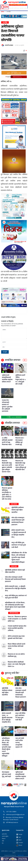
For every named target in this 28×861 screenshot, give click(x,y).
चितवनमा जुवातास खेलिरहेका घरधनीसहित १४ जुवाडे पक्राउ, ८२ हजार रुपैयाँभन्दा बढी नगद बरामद (7, 493)
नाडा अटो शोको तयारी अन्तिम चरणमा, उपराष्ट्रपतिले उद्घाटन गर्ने (19, 742)
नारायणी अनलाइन (9, 45)
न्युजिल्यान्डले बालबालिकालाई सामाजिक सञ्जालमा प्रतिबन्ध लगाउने (7, 378)
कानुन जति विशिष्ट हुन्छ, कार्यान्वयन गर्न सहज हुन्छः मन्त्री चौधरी (19, 545)
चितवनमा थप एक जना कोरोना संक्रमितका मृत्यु (16, 655)
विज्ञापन (3, 839)
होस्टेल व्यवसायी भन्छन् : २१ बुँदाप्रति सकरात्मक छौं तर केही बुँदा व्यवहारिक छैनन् (19, 534)
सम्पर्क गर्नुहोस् (5, 836)
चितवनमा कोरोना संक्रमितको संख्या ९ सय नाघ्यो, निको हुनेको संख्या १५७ (16, 664)
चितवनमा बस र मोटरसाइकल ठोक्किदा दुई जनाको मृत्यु (19, 441)
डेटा (3, 843)
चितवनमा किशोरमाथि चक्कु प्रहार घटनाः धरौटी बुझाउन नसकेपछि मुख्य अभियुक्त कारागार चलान (7, 466)
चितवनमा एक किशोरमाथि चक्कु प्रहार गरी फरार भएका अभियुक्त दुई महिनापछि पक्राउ (20, 465)
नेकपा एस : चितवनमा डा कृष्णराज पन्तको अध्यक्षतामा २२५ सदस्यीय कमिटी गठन (17, 618)
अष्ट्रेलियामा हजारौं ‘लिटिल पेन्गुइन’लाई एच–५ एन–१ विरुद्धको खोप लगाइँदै (20, 379)
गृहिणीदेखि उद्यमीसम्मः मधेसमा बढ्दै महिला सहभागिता (18, 510)
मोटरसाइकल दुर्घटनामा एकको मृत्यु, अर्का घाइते (6, 774)
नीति (3, 841)
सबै (24, 360)
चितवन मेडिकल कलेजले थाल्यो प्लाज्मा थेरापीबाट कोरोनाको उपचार (16, 646)
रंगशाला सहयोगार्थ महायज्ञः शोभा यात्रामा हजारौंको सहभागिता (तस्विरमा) (17, 628)
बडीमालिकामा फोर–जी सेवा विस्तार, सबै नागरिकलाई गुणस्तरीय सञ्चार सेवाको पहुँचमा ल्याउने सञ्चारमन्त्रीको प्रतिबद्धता (19, 557)
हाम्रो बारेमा (4, 834)
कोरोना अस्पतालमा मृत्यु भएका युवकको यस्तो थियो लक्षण (16, 637)
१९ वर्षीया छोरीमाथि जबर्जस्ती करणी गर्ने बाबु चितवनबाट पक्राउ (7, 441)
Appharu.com (21, 855)
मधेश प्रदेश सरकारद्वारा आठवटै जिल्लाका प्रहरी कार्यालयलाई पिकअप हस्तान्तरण (18, 521)
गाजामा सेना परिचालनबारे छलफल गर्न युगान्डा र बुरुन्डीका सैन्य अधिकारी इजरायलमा (7, 406)
